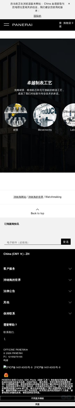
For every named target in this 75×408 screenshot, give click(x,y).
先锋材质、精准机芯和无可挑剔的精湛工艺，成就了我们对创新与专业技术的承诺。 (39, 91)
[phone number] (37, 339)
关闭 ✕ (69, 3)
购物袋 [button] (68, 23)
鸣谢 (5, 360)
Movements (45, 129)
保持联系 (9, 313)
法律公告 (9, 291)
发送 (66, 242)
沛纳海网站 (20, 197)
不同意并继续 (37, 398)
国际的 (37, 16)
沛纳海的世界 (35, 197)
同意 (37, 404)
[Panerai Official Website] (22, 25)
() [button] (16, 254)
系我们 (10, 332)
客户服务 (9, 268)
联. (8, 332)
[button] (15, 117)
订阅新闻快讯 (11, 223)
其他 (6, 302)
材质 (15, 129)
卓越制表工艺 (39, 82)
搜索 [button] (60, 24)
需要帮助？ (10, 325)
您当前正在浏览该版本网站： (30, 3)
